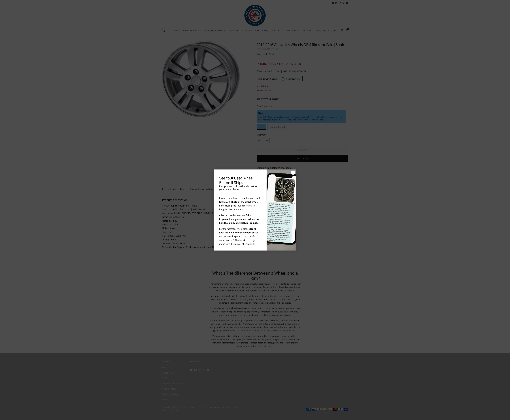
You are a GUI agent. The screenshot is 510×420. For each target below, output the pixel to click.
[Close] (293, 173)
